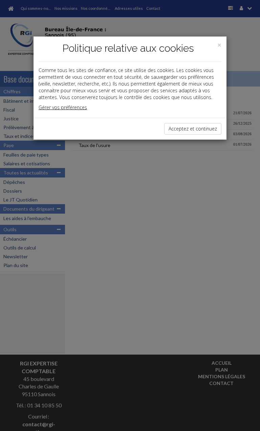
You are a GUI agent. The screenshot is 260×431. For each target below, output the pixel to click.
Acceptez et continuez (193, 128)
